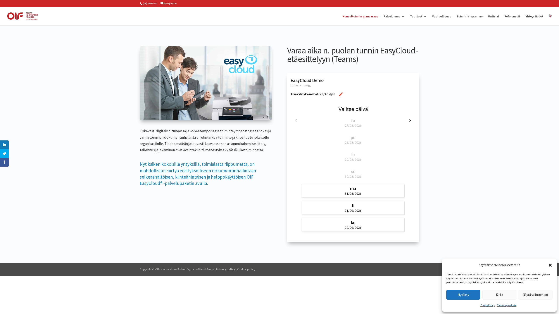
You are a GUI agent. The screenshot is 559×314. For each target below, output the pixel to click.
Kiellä (499, 295)
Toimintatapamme (470, 16)
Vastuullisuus (441, 16)
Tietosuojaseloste (506, 305)
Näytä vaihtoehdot (535, 295)
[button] (550, 265)
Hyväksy (463, 295)
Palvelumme (392, 16)
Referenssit (512, 16)
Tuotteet (416, 16)
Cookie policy (246, 269)
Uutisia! (493, 16)
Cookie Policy (487, 305)
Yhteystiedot (534, 16)
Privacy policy (225, 269)
